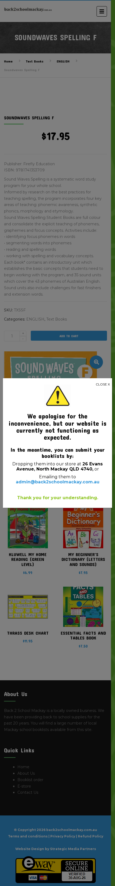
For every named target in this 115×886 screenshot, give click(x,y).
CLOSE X (103, 384)
